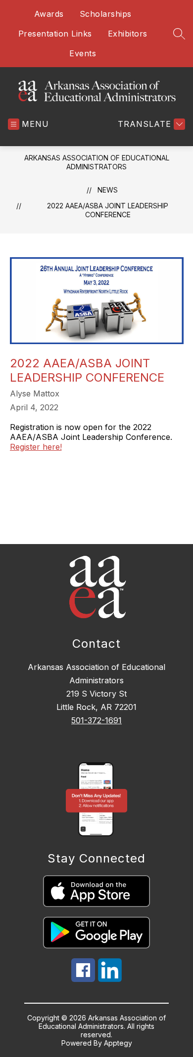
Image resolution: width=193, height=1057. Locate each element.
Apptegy (118, 1043)
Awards (49, 14)
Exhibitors (127, 34)
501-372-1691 (96, 720)
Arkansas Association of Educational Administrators (96, 162)
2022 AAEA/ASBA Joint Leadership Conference (107, 210)
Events (82, 53)
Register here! (36, 447)
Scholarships (106, 14)
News (107, 190)
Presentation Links (55, 34)
